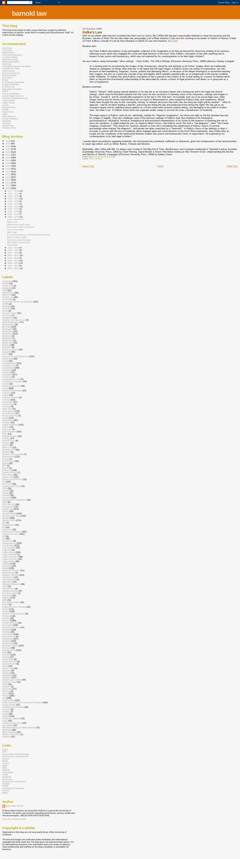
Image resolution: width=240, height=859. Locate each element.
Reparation (7, 643)
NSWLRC (7, 777)
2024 (8, 146)
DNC (4, 434)
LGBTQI (6, 563)
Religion (6, 641)
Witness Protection (11, 734)
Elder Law (7, 447)
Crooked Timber (10, 57)
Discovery (7, 429)
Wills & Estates (9, 732)
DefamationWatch (10, 62)
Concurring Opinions (12, 55)
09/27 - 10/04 (13, 253)
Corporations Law (10, 379)
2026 (8, 141)
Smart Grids (8, 659)
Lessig (5, 105)
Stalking (6, 673)
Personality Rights (11, 602)
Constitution (8, 368)
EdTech (5, 445)
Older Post (232, 166)
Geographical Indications (14, 500)
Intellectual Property (11, 532)
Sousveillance (9, 664)
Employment (8, 456)
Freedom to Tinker (11, 68)
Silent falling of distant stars (18, 242)
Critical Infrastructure (12, 390)
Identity (5, 518)
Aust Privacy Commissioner (15, 756)
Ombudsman (8, 588)
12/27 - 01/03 (13, 191)
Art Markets (7, 318)
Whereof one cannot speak (18, 225)
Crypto (5, 395)
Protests (6, 632)
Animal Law (8, 297)
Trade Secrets (9, 705)
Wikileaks (6, 730)
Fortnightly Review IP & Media (16, 66)
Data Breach (8, 411)
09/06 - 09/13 (13, 261)
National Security (10, 575)
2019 (8, 160)
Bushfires (6, 347)
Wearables (7, 725)
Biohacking (7, 331)
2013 (8, 177)
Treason (6, 709)
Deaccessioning (10, 59)
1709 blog (7, 50)
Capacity (6, 352)
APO (4, 752)
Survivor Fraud (9, 682)
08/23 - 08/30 (13, 266)
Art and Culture (9, 313)
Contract (6, 372)
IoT (3, 538)
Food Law (7, 484)
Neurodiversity (9, 579)
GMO (4, 502)
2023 (8, 149)
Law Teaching (9, 548)
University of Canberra (13, 788)
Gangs (5, 493)
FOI (4, 481)
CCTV (5, 354)
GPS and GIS (8, 504)
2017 (8, 166)
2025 (8, 143)
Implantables (8, 525)
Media (5, 568)
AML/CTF (6, 295)
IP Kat (5, 80)
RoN (4, 652)
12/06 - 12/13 (13, 199)
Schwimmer (8, 125)
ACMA (5, 283)
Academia (7, 281)
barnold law (29, 13)
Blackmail (7, 338)
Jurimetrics (7, 541)
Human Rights (9, 513)
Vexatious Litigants (11, 718)
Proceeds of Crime (11, 627)
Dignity (5, 427)
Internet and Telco (10, 534)
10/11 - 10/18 (13, 248)
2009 (8, 188)
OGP (4, 586)
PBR (4, 600)
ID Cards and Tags (11, 516)
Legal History (8, 100)
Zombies (6, 737)
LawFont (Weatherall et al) (14, 98)
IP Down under (9, 75)
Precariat (6, 616)
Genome (6, 497)
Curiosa (6, 399)
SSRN (174, 41)
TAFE (4, 684)
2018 (8, 163)
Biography (7, 329)
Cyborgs (6, 406)
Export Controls (9, 472)
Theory (5, 696)
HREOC (6, 770)
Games (5, 491)
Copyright (7, 374)
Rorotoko (6, 121)
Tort (4, 698)
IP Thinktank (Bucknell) (13, 82)
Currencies (7, 402)
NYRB (5, 109)
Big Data (6, 327)
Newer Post (88, 166)
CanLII (5, 763)
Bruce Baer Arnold (14, 806)
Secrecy (6, 655)
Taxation (6, 686)
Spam (5, 666)
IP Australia (7, 772)
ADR (4, 290)
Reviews (6, 648)
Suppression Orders (11, 680)
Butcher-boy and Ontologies (19, 240)
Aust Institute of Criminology (15, 754)
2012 (8, 180)
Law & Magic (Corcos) (12, 96)
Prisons (5, 618)
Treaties (6, 711)
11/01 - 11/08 (13, 212)
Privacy (5, 620)
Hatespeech (8, 507)
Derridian (6, 64)
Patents (5, 598)
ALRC (5, 749)
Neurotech (7, 582)
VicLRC (6, 790)
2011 (8, 182)
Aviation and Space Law (13, 320)
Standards (7, 675)
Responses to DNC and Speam (20, 227)
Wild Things (12, 232)
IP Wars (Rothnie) (10, 84)
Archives (6, 308)
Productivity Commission (14, 781)
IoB (3, 536)
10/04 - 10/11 (13, 250)
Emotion (6, 452)
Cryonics (6, 393)
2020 (8, 157)
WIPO (5, 793)
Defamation (7, 420)
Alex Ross (7, 48)
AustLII (5, 759)
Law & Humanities (11, 93)
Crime (91, 159)
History (5, 511)
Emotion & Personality (12, 454)
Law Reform (8, 545)
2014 (8, 174)
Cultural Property (10, 397)
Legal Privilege (9, 554)
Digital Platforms (10, 425)
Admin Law (7, 286)
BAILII (5, 761)
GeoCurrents (8, 71)
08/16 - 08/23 (13, 268)
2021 (8, 155)
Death (5, 418)
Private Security (9, 623)
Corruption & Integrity (12, 381)
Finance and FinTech (12, 479)
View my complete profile (14, 819)
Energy (5, 459)
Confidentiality (9, 363)
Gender (5, 495)
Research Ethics (10, 645)
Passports (7, 595)
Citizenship (7, 359)
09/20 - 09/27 (13, 255)
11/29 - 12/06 (13, 201)
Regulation (7, 639)
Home (160, 166)
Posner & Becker (10, 119)
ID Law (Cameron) (11, 73)
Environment (8, 461)
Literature (98, 159)
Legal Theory (8, 103)
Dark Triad (7, 409)
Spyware (6, 670)
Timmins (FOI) (9, 128)
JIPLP (5, 91)
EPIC (4, 768)
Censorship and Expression (15, 356)
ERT (4, 466)
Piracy (5, 604)
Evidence (6, 470)
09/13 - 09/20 (13, 258)
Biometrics (7, 333)
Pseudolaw (7, 634)
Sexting (5, 657)
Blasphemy (7, 340)
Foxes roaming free (15, 219)
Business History (10, 349)
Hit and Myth (12, 245)
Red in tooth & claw (15, 230)
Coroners (6, 377)
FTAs (4, 488)
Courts (5, 384)
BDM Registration (10, 322)
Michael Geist (8, 107)
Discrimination (9, 431)
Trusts (5, 714)
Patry (4, 114)
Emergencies (8, 450)
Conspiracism (8, 365)
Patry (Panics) (9, 116)
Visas (5, 721)
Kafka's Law (12, 222)
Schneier (6, 123)
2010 (8, 185)
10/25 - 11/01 (13, 214)
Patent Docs (8, 112)
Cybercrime (7, 404)
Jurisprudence (9, 543)
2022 (8, 152)
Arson (5, 311)
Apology (6, 306)
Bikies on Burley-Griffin (17, 237)
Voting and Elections (12, 723)
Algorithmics (8, 292)
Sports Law (7, 668)
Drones (5, 443)
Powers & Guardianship (13, 614)
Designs (6, 422)
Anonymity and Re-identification (17, 302)
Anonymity (7, 299)
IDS (4, 522)
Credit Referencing (11, 386)
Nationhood (8, 577)
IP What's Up (8, 87)
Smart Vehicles (9, 661)
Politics (5, 611)
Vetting (5, 716)
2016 (8, 169)
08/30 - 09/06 (13, 263)
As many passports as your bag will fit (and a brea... (29, 235)
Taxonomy (7, 689)
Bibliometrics (8, 324)
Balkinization (8, 52)
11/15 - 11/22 (13, 206)
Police (5, 609)
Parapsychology (10, 591)
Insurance (7, 529)
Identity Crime (8, 520)
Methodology (8, 573)
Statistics (6, 677)
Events (5, 468)
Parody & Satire (9, 593)
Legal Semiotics (10, 559)
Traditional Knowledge (13, 707)
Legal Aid (6, 550)
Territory (6, 691)
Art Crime (6, 315)
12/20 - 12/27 (13, 194)
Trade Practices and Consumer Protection (22, 702)
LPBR (5, 775)
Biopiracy (6, 336)
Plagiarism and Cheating (14, 607)
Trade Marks (8, 700)
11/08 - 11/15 (13, 209)
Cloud (5, 361)
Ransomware (8, 636)
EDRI (4, 765)
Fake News (7, 475)
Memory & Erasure (11, 570)
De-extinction (8, 413)
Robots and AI (9, 650)
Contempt (7, 370)
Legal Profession (10, 557)
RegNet (6, 784)
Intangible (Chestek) (12, 89)
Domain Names (9, 436)
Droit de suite (8, 440)
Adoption (6, 288)
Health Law (7, 509)
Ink (3, 527)
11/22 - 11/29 (13, 204)
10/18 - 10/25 (13, 217)
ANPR (5, 304)
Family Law (7, 477)
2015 (8, 171)
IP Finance (7, 78)
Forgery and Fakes (11, 486)
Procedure (7, 625)
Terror (5, 693)
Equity (5, 463)
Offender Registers (11, 584)
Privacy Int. (7, 779)
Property (6, 629)
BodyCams (7, 343)
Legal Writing (8, 561)
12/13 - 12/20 (13, 196)
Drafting (6, 438)
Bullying (6, 345)
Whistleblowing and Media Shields (18, 727)
